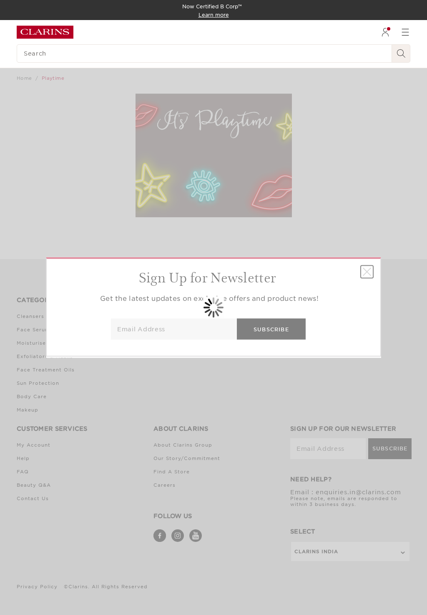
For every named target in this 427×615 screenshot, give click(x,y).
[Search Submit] (401, 53)
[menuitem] (385, 32)
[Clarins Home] (45, 32)
